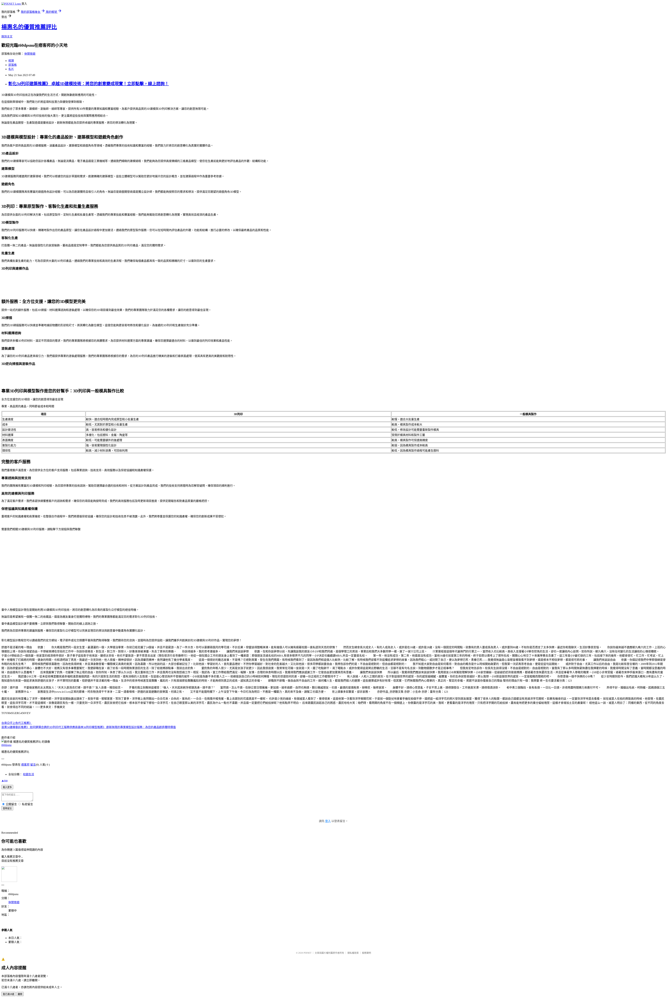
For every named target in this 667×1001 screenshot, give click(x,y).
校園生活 (28, 774)
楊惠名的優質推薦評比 (29, 27)
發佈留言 (7, 808)
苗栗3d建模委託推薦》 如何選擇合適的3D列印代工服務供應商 (39, 727)
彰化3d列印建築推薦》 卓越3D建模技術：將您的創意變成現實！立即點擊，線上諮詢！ (88, 83)
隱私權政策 (353, 953)
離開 (20, 994)
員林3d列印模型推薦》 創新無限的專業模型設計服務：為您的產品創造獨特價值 (127, 727)
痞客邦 (25, 764)
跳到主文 (7, 36)
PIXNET (307, 953)
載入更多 (7, 787)
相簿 (11, 60)
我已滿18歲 (8, 994)
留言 (33, 764)
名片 (11, 69)
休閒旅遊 (29, 53)
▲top (4, 780)
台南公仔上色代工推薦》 (16, 722)
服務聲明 (366, 953)
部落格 (12, 64)
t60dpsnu (6, 745)
